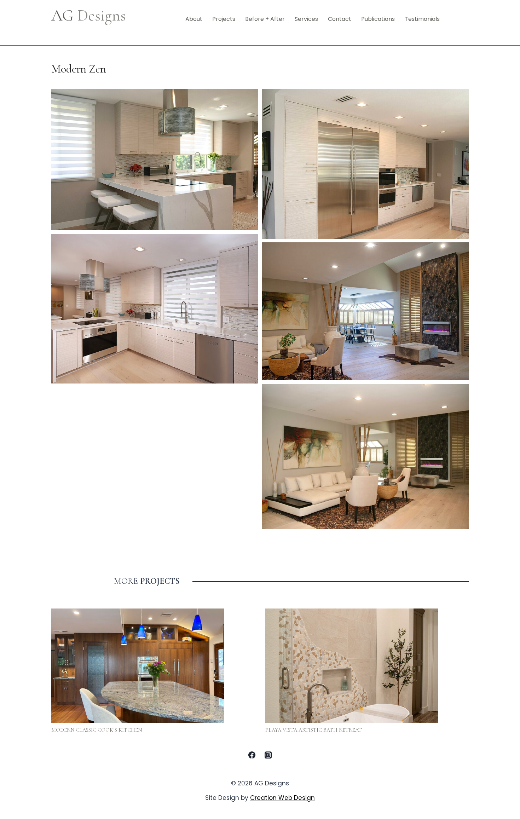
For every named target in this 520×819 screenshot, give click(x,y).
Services (306, 19)
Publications (378, 19)
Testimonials (422, 19)
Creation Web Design (282, 798)
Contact (339, 19)
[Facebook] (252, 755)
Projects (223, 19)
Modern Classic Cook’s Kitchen (96, 730)
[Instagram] (268, 755)
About (193, 19)
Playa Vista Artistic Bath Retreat (313, 730)
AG (88, 15)
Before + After (265, 19)
